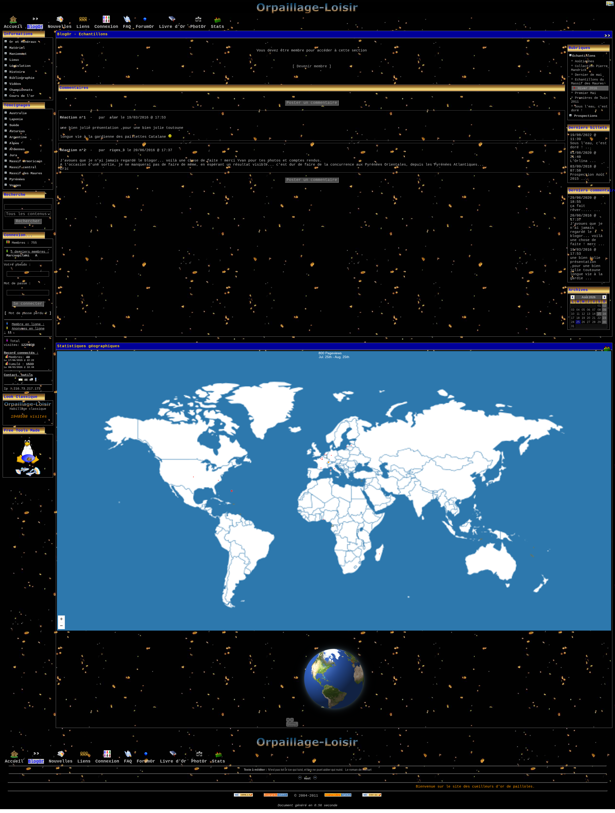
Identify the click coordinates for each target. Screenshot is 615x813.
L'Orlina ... (583, 161)
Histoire (17, 72)
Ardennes (17, 149)
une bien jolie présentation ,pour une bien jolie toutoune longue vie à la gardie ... (586, 268)
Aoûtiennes (584, 61)
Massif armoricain (25, 161)
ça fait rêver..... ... (585, 208)
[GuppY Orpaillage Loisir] (308, 13)
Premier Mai (585, 93)
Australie (18, 113)
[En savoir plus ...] (339, 796)
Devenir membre (312, 66)
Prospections (585, 116)
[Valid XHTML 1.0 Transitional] (243, 796)
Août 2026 (589, 297)
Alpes (14, 143)
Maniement (18, 54)
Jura (13, 155)
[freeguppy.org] (277, 796)
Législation (20, 66)
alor (114, 118)
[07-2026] (573, 298)
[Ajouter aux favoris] (26, 378)
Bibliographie (21, 78)
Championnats (20, 90)
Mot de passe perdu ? (28, 313)
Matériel (17, 48)
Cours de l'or (21, 96)
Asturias (17, 131)
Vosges (15, 185)
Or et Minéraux (22, 42)
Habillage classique (28, 409)
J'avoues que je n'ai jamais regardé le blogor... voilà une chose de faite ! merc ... (587, 234)
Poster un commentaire (312, 103)
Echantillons (583, 56)
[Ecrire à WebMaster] (20, 378)
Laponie (16, 119)
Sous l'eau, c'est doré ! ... (588, 145)
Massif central (22, 167)
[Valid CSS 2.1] (370, 796)
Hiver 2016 (587, 88)
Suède (14, 125)
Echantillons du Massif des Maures (587, 81)
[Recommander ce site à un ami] (31, 378)
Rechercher (28, 221)
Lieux (14, 60)
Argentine (18, 137)
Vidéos (15, 84)
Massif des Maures (25, 173)
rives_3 (117, 150)
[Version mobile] (35, 378)
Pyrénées (17, 179)
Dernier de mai (588, 75)
